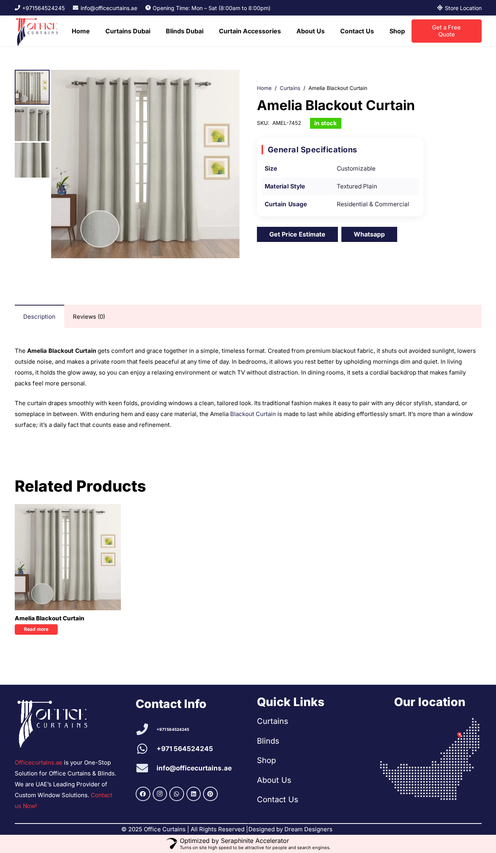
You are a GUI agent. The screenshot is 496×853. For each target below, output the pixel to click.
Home (264, 88)
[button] (154, 31)
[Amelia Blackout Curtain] (68, 557)
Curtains (290, 88)
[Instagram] (160, 794)
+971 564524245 (173, 729)
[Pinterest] (210, 794)
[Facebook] (143, 794)
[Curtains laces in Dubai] (430, 759)
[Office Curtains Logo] (39, 31)
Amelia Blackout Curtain (49, 618)
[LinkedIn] (193, 794)
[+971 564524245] (146, 729)
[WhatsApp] (176, 794)
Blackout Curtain (253, 414)
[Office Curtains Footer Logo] (56, 722)
